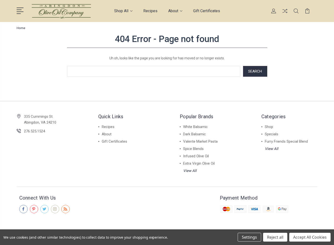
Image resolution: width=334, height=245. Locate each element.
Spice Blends (193, 149)
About (173, 11)
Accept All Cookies (310, 237)
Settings (249, 237)
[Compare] (285, 14)
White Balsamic (195, 127)
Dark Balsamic (194, 134)
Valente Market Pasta (200, 141)
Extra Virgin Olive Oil (199, 163)
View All (190, 171)
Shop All (121, 11)
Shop (269, 127)
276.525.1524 (34, 131)
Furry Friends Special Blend (286, 141)
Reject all (275, 237)
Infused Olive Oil (196, 156)
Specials (271, 134)
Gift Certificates (206, 11)
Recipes (150, 11)
